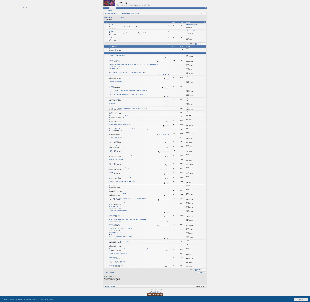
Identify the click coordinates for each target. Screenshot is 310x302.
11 (165, 134)
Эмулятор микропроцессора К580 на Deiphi (122, 181)
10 (163, 134)
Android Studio (113, 257)
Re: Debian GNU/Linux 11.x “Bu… (193, 36)
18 (165, 61)
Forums (113, 8)
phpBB (150, 289)
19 (168, 225)
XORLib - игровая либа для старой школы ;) (121, 236)
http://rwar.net (141, 26)
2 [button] (197, 44)
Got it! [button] (301, 299)
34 (168, 74)
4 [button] (201, 44)
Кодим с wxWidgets (114, 99)
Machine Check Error (115, 215)
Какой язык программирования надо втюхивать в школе (126, 133)
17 (163, 61)
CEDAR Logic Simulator (115, 146)
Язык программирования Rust (118, 253)
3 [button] (199, 44)
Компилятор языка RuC (116, 206)
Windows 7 (112, 86)
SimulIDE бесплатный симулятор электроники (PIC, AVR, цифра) (127, 72)
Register (111, 10)
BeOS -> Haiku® (113, 141)
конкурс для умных (115, 232)
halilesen (158, 291)
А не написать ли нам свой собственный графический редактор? (128, 249)
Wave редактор (113, 190)
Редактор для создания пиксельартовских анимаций (124, 245)
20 (168, 61)
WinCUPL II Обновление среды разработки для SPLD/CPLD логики (128, 108)
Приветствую (113, 49)
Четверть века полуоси (116, 159)
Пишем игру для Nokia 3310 (117, 261)
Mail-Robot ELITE (113, 68)
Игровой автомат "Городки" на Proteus (120, 228)
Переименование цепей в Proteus (119, 241)
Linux (110, 37)
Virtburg (111, 31)
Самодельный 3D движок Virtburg (119, 168)
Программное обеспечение (114, 17)
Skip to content (25, 7)
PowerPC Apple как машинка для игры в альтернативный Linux (127, 198)
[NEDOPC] (110, 3)
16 (163, 225)
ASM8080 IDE (113, 172)
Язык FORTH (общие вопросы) (118, 210)
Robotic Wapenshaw (115, 25)
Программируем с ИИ (115, 81)
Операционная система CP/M (117, 194)
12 (168, 200)
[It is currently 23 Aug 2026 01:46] (201, 14)
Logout (106, 10)
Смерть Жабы (113, 150)
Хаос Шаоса (112, 163)
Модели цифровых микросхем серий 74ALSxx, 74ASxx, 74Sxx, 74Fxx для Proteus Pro (133, 64)
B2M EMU (112, 103)
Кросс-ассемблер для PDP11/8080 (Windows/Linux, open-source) (127, 219)
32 (165, 74)
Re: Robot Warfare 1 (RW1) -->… (192, 24)
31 (163, 74)
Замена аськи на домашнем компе (119, 124)
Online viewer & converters (116, 265)
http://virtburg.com (147, 32)
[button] (205, 44)
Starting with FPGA (114, 224)
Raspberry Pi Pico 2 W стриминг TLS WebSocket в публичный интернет (129, 129)
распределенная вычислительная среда (121, 155)
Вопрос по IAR (113, 112)
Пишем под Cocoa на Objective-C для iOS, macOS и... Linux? (126, 94)
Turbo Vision (112, 186)
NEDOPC (106, 8)
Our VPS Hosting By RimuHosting (155, 292)
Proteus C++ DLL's (114, 60)
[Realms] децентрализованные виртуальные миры (124, 177)
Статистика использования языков (119, 120)
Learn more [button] (52, 299)
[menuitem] (205, 8)
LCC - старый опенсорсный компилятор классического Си (126, 203)
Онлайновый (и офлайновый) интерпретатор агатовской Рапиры (128, 90)
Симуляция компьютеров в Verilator (119, 116)
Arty (154, 291)
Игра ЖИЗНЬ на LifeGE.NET (117, 77)
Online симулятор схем (115, 137)
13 (168, 134)
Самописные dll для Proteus (117, 55)
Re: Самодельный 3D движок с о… (193, 30)
